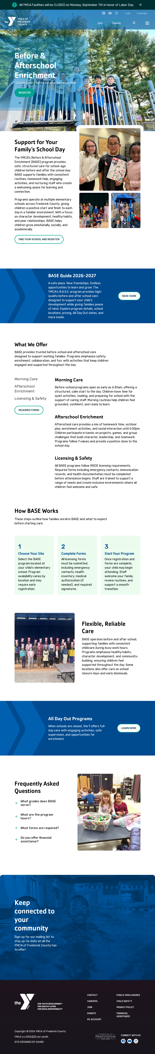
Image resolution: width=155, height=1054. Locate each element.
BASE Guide (129, 296)
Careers (92, 1001)
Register (25, 92)
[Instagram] (116, 13)
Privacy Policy (125, 1007)
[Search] (134, 23)
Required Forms (29, 410)
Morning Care (26, 379)
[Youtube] (110, 13)
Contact (92, 995)
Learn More (128, 728)
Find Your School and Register (39, 239)
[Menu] (147, 23)
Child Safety (124, 1001)
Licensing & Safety (30, 398)
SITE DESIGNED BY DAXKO (29, 1041)
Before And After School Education (56, 82)
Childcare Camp (24, 82)
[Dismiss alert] (140, 4)
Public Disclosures (128, 995)
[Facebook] (103, 13)
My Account (94, 1019)
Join (100, 23)
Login (128, 13)
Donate (116, 23)
